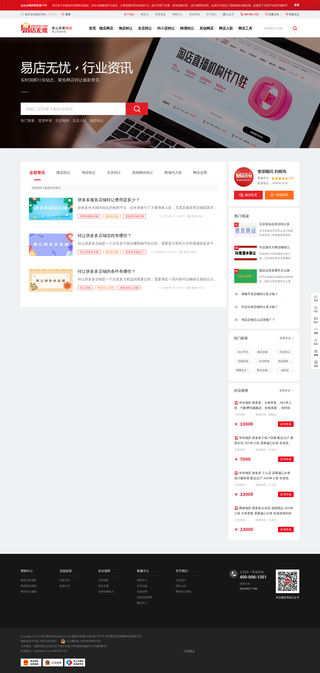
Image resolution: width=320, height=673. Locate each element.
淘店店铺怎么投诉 (265, 352)
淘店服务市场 (286, 361)
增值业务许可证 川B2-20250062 (39, 641)
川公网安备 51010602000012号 (83, 641)
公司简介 (181, 580)
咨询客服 (285, 424)
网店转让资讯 (183, 591)
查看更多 (285, 338)
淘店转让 (126, 28)
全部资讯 (37, 172)
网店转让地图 (28, 591)
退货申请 (45, 120)
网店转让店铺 (105, 287)
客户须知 (129, 14)
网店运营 (200, 172)
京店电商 (62, 120)
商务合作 (181, 585)
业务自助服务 (145, 597)
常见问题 (142, 585)
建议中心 (142, 602)
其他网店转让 (142, 172)
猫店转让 (63, 172)
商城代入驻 (173, 172)
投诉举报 (194, 14)
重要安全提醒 (244, 370)
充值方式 (64, 580)
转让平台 (243, 352)
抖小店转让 (166, 28)
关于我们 (211, 14)
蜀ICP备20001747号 (93, 636)
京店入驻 (79, 120)
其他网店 (207, 28)
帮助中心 (177, 14)
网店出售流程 (28, 580)
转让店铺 (85, 287)
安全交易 (103, 585)
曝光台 (145, 14)
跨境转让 (187, 28)
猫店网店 (106, 28)
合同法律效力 (106, 591)
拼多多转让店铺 (129, 287)
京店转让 (145, 28)
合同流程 (103, 580)
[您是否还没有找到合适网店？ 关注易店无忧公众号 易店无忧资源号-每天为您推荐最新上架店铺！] (315, 363)
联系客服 (160, 14)
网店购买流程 (28, 585)
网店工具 (245, 28)
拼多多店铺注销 (134, 216)
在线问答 (142, 591)
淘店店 (285, 370)
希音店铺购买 (265, 370)
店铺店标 (243, 361)
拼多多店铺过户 (134, 252)
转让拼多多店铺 (89, 252)
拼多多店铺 (111, 216)
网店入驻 (226, 28)
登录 (68, 14)
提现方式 (64, 585)
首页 (92, 28)
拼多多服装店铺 (89, 216)
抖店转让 (285, 352)
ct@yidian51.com (43, 650)
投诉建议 (189, 650)
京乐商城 (264, 361)
